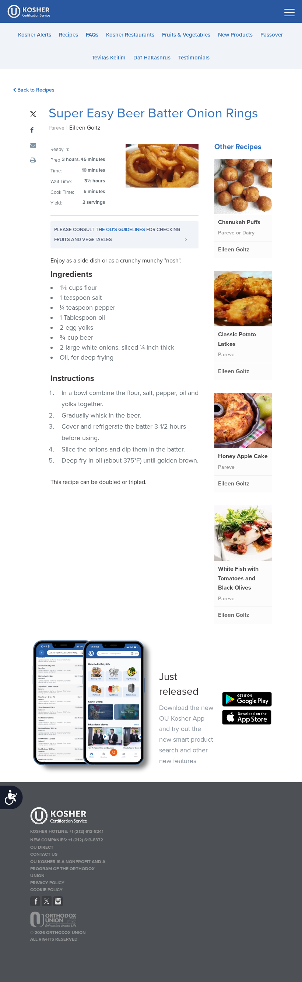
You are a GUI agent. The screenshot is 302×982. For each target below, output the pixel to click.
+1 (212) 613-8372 (85, 839)
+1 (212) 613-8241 (86, 831)
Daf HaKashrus (152, 57)
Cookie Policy (46, 889)
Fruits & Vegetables (186, 34)
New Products (235, 34)
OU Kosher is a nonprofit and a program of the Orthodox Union (67, 868)
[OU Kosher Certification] (29, 11)
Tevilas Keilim (109, 57)
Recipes (68, 34)
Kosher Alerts (34, 34)
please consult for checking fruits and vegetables (120, 235)
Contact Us (43, 854)
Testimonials (194, 57)
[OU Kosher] (69, 817)
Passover (271, 34)
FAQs (92, 34)
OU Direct (41, 847)
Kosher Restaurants (130, 34)
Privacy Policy (47, 882)
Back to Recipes (36, 90)
